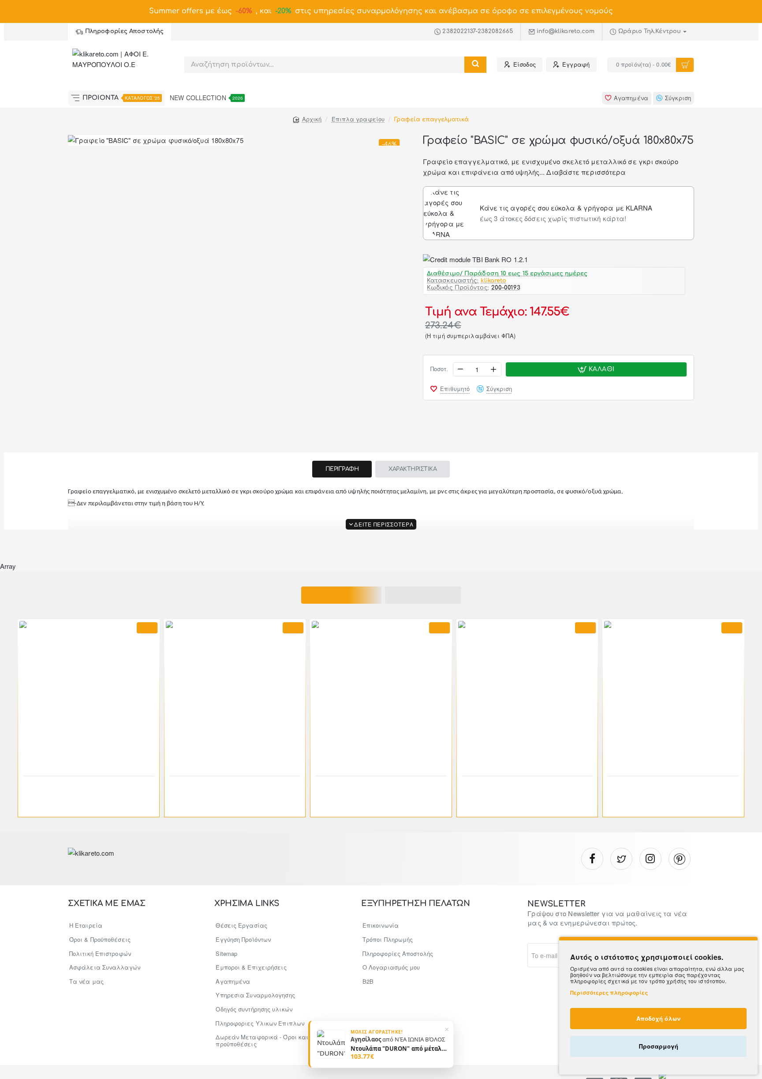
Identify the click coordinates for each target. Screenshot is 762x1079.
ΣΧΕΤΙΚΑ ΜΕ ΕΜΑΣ (107, 903)
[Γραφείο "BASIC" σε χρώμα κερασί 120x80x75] (88, 690)
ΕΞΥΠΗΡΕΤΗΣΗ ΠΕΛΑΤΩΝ (415, 903)
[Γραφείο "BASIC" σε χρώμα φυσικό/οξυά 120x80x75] (527, 690)
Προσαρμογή (658, 1046)
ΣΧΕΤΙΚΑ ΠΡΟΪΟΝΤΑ (341, 595)
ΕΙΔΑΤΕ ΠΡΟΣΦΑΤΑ (423, 595)
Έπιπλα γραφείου (358, 119)
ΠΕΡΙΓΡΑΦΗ (342, 469)
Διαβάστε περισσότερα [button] (586, 172)
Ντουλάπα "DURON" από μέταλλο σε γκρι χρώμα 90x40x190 (399, 1048)
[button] (596, 369)
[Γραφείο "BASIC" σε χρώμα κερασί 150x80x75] (235, 690)
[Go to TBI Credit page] (475, 259)
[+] (493, 369)
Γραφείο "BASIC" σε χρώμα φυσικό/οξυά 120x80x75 (527, 788)
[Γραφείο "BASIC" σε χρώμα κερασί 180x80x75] (673, 690)
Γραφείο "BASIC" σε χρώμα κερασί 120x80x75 (78, 788)
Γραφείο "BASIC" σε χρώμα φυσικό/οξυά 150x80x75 (380, 788)
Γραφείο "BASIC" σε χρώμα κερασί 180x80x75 (663, 788)
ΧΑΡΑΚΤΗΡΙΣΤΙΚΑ (412, 469)
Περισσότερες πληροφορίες (609, 992)
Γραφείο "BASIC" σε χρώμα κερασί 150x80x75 (225, 788)
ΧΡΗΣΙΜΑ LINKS (246, 903)
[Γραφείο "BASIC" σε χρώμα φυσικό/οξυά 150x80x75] (381, 690)
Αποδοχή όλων (658, 1018)
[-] (460, 369)
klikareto (493, 281)
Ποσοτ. (439, 369)
